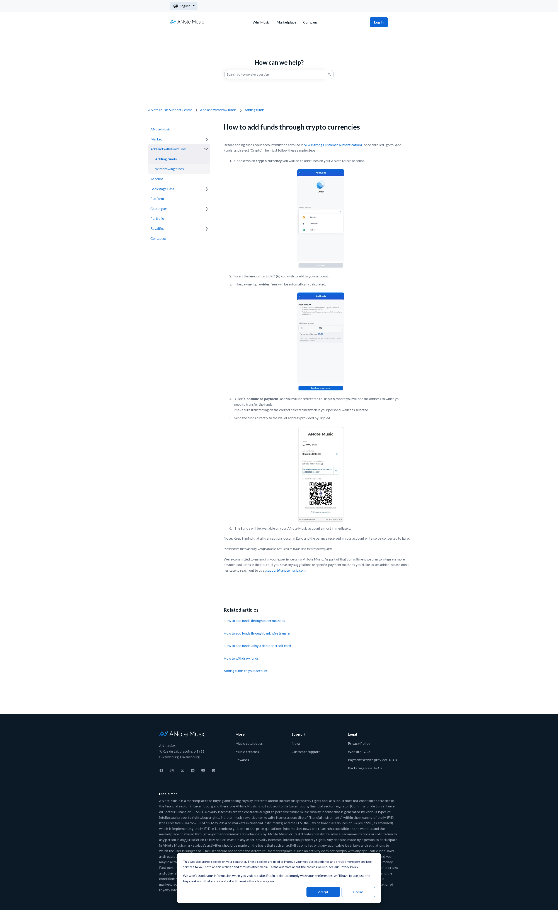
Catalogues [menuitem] (158, 208)
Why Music (261, 22)
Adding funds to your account (245, 671)
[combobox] (275, 74)
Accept (323, 892)
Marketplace (286, 22)
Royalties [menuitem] (157, 228)
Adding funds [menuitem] (166, 159)
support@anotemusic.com (286, 570)
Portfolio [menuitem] (157, 218)
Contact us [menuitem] (158, 238)
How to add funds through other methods (254, 620)
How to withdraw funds (241, 658)
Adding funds (254, 110)
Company (310, 22)
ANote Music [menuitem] (160, 129)
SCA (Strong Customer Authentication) (332, 145)
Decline (358, 892)
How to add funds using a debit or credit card (257, 645)
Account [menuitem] (156, 179)
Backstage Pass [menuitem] (162, 189)
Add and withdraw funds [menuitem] (168, 149)
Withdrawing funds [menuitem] (169, 169)
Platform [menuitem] (157, 198)
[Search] (329, 74)
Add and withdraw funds (218, 110)
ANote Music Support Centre (170, 110)
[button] (206, 139)
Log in (379, 22)
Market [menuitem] (156, 139)
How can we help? (279, 62)
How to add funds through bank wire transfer (257, 633)
